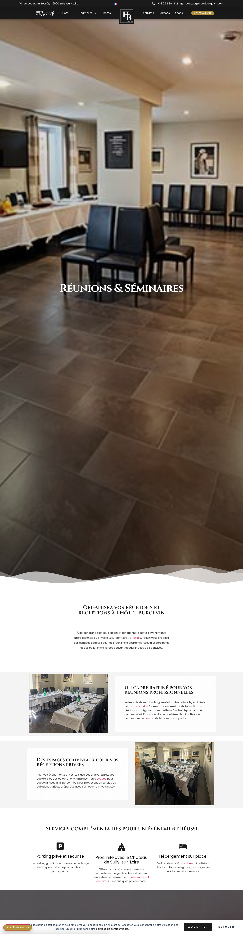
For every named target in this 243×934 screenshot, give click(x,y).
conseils (141, 706)
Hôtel (65, 13)
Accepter (198, 927)
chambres (186, 863)
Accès (179, 13)
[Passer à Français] (115, 3)
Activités (148, 13)
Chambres (85, 13)
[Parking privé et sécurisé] (60, 846)
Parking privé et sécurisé (60, 856)
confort (150, 718)
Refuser (226, 927)
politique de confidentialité (112, 928)
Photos (106, 13)
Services (164, 13)
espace (101, 779)
